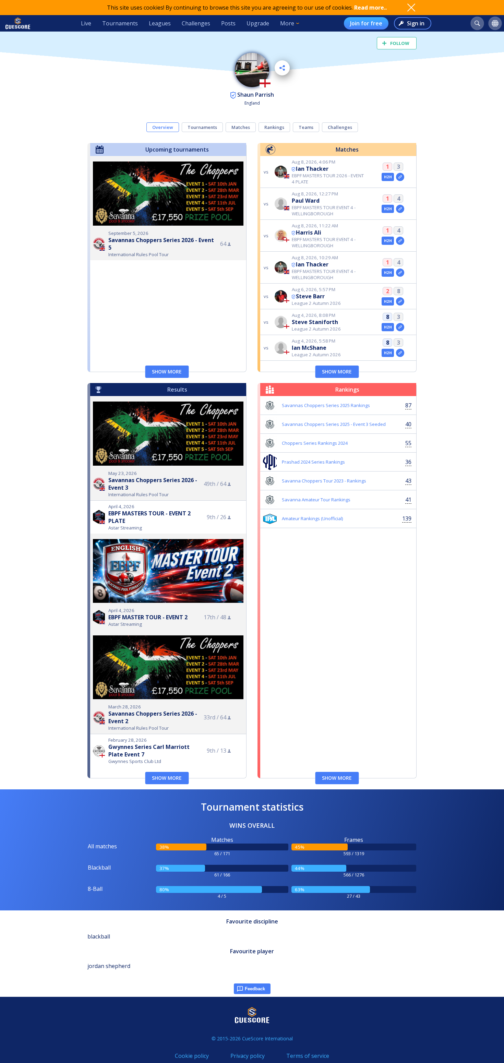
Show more (167, 371)
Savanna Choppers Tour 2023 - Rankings (324, 481)
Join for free (366, 23)
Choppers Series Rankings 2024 (315, 443)
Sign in (415, 23)
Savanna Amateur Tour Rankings (316, 500)
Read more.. (370, 7)
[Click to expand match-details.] (400, 177)
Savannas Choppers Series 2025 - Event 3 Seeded (334, 424)
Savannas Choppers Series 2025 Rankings (326, 405)
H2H (388, 177)
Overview (162, 127)
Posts (228, 23)
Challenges (196, 23)
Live (86, 23)
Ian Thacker (312, 168)
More (287, 23)
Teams (306, 127)
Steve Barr (310, 296)
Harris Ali (308, 232)
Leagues (160, 23)
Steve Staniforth (315, 322)
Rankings (274, 127)
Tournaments (120, 23)
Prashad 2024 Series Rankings (313, 462)
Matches (240, 127)
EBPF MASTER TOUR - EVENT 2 (148, 617)
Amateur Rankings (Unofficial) (312, 518)
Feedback (255, 988)
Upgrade (258, 23)
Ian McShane (309, 347)
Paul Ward (306, 200)
